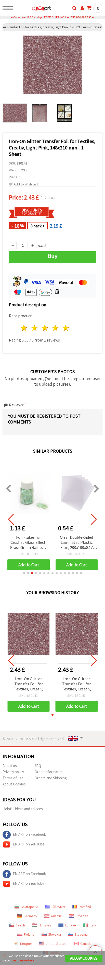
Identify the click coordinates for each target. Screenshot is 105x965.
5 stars (66, 328)
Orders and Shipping (51, 777)
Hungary (45, 925)
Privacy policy (13, 771)
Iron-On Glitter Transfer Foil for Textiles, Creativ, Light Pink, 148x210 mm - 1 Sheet (28, 684)
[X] (4, 956)
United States (56, 943)
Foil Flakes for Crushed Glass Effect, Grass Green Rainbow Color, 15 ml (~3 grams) (28, 543)
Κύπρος (26, 943)
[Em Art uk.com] (33, 9)
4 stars (55, 328)
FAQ (38, 765)
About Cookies (14, 784)
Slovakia (54, 934)
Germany (30, 916)
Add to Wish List (26, 184)
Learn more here (23, 960)
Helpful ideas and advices (23, 808)
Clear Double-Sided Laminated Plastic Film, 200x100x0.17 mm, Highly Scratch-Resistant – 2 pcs (77, 543)
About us (10, 765)
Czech (20, 925)
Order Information (49, 771)
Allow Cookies (83, 958)
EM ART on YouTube (28, 844)
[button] (24, 573)
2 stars (35, 328)
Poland (29, 934)
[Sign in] (82, 8)
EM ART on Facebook (29, 834)
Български (29, 906)
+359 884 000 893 (80, 17)
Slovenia (81, 934)
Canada (85, 943)
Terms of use (13, 777)
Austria (56, 916)
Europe (70, 925)
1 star (24, 328)
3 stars (45, 328)
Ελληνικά (58, 906)
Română (85, 906)
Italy (93, 925)
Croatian (81, 916)
